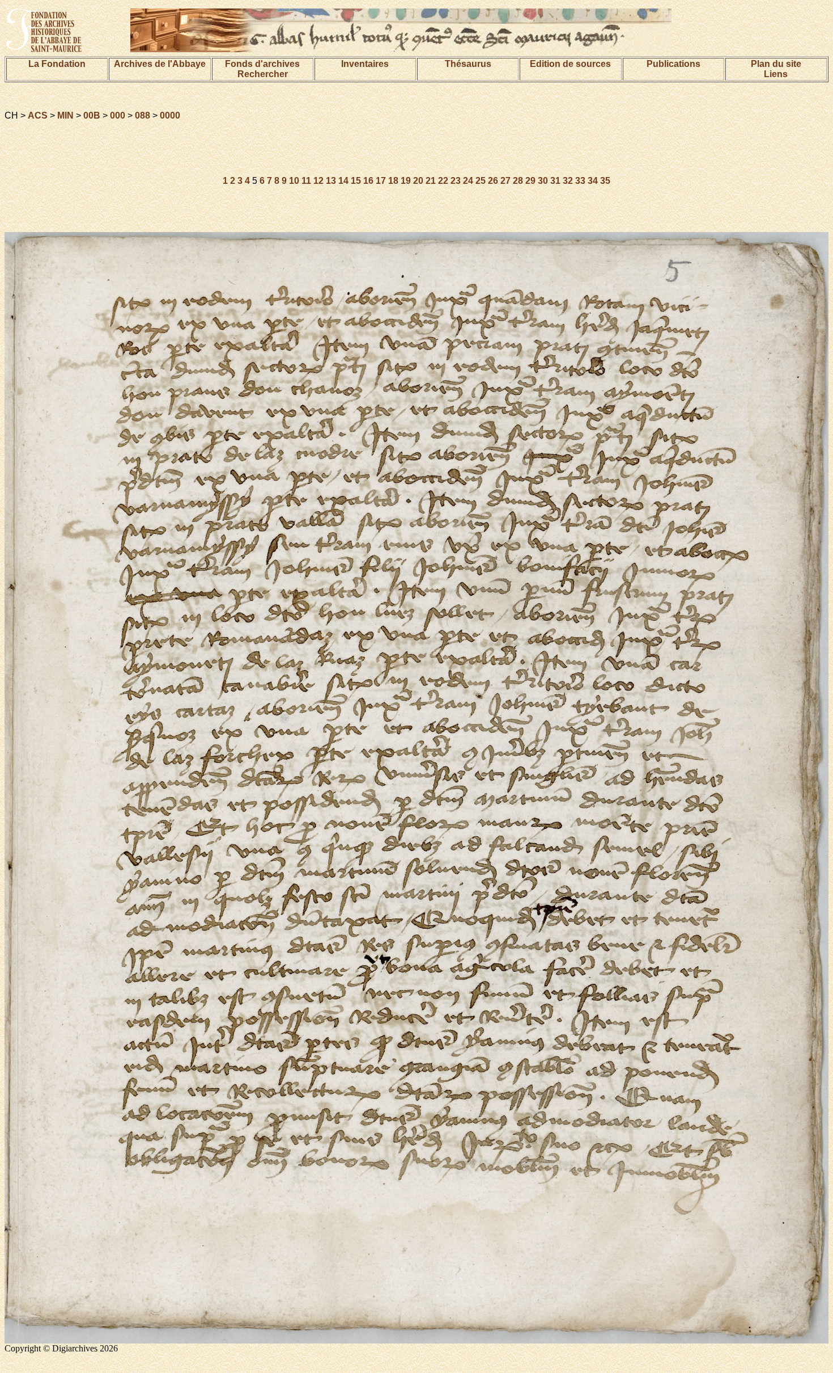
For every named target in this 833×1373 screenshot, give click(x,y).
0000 (170, 115)
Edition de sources (570, 64)
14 (343, 181)
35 (605, 181)
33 (580, 181)
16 (368, 181)
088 (142, 115)
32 (568, 181)
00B (91, 115)
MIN (65, 115)
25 (480, 181)
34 (593, 181)
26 (493, 181)
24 (468, 181)
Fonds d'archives (262, 64)
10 (294, 181)
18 (393, 181)
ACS (38, 115)
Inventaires (365, 64)
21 (431, 181)
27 (505, 181)
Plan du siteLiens (776, 69)
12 (318, 181)
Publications (673, 64)
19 (406, 181)
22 (443, 181)
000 (117, 115)
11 (306, 181)
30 (543, 181)
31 (555, 181)
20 (418, 181)
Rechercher (262, 74)
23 (455, 181)
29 (530, 181)
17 (381, 181)
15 (356, 181)
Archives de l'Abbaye (160, 64)
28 (518, 181)
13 (331, 181)
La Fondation (57, 64)
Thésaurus (468, 64)
